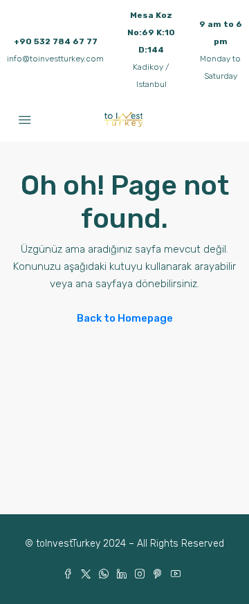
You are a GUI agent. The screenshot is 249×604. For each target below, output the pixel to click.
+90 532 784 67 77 (56, 41)
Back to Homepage (125, 318)
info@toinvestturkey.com (55, 59)
